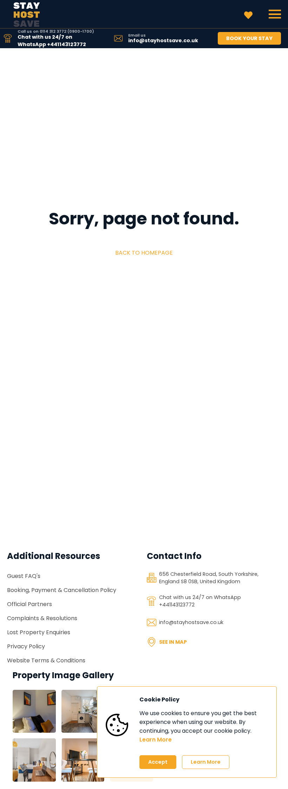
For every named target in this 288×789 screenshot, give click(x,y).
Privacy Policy (26, 646)
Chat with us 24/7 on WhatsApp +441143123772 (52, 40)
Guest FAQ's (23, 576)
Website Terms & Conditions (46, 660)
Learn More (155, 740)
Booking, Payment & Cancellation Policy (61, 590)
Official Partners (29, 604)
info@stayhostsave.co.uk (163, 40)
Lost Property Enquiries (38, 632)
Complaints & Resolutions (42, 618)
